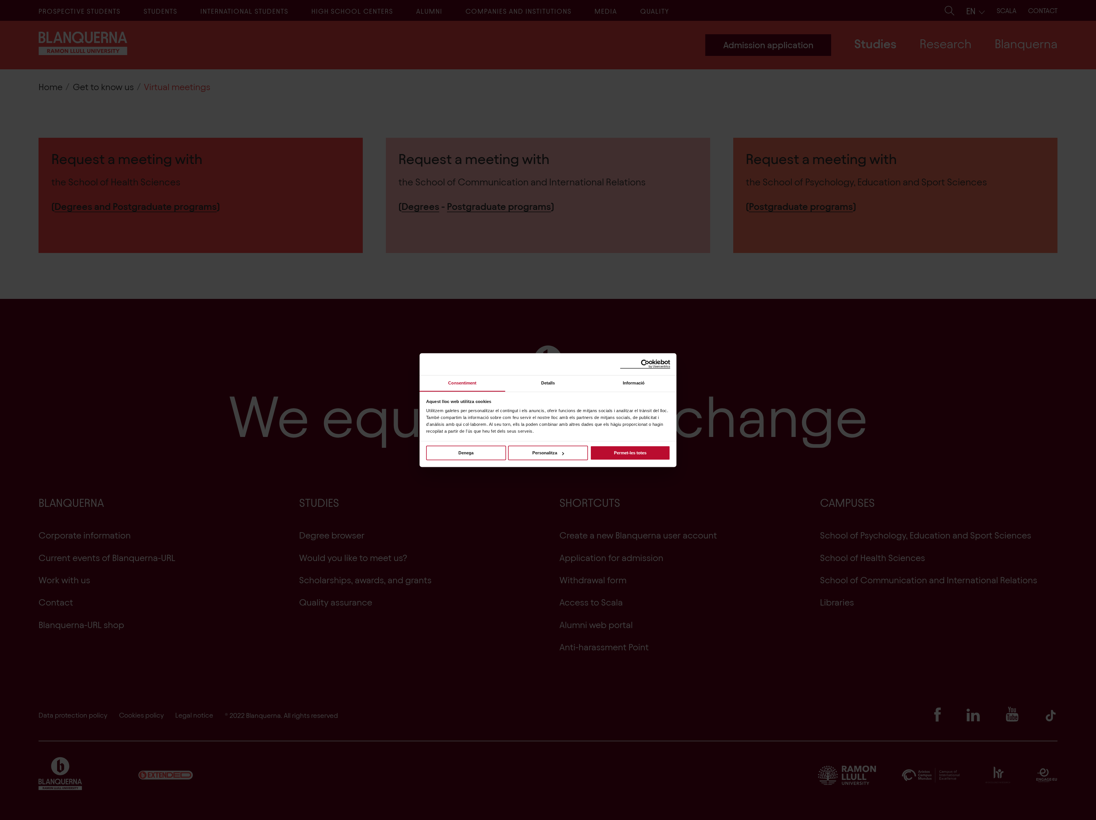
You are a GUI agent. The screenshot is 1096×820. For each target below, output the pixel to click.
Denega (466, 452)
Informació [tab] (633, 382)
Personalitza (544, 452)
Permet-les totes (630, 452)
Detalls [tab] (548, 382)
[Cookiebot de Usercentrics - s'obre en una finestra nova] (645, 364)
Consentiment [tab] (462, 382)
